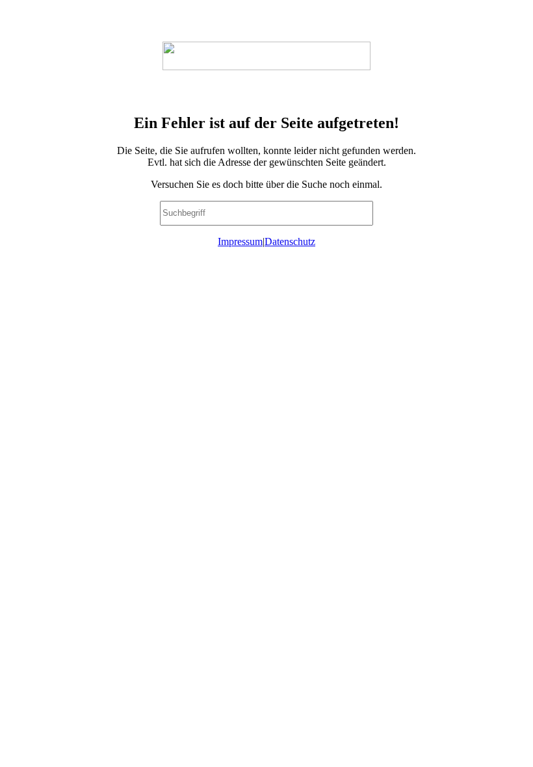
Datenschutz (290, 241)
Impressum (240, 241)
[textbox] (266, 213)
